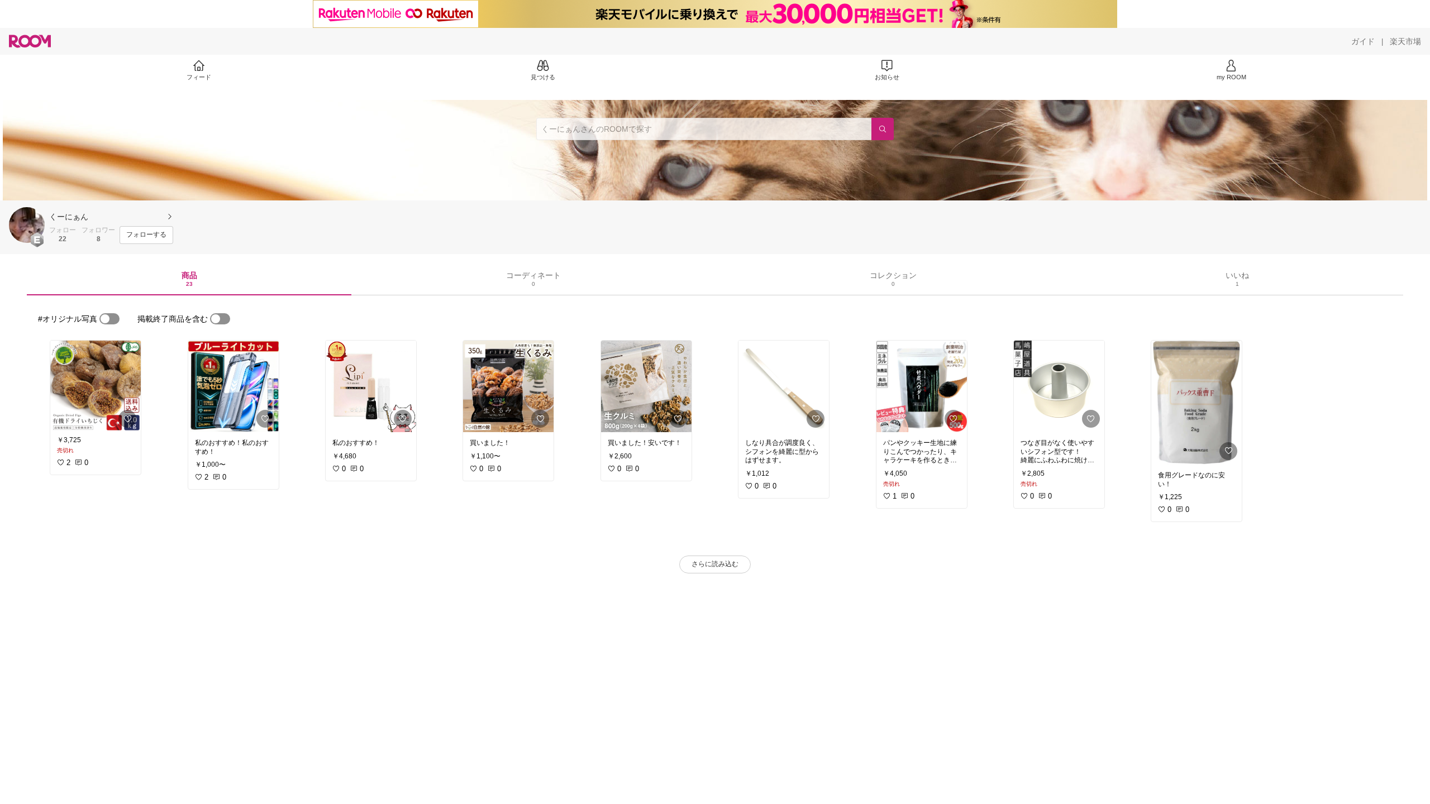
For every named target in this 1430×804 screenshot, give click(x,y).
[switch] (109, 318)
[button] (27, 225)
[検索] (882, 129)
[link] (95, 386)
